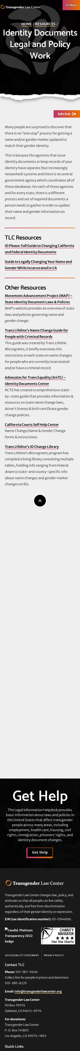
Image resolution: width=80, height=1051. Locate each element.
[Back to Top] (40, 500)
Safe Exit (64, 114)
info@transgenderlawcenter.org (38, 991)
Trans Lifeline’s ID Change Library (32, 447)
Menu (73, 5)
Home (26, 24)
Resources (45, 24)
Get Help (40, 852)
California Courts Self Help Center (32, 425)
